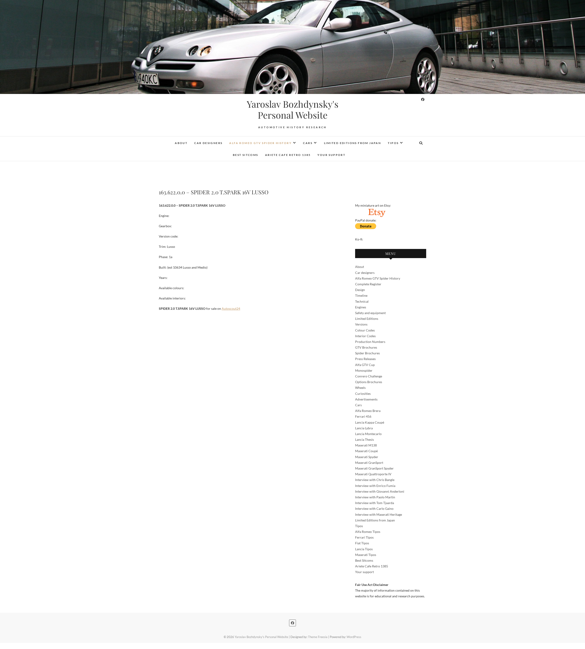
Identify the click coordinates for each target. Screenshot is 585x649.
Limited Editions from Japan (352, 143)
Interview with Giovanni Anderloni (379, 491)
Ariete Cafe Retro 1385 (288, 155)
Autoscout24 (231, 308)
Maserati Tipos (365, 555)
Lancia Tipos (364, 549)
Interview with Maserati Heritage (378, 514)
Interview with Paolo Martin (375, 497)
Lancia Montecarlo (368, 434)
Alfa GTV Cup (365, 365)
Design (360, 290)
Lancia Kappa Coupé (369, 422)
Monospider (363, 370)
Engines (360, 307)
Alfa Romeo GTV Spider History (260, 143)
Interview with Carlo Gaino (374, 508)
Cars (307, 143)
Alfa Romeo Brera (367, 411)
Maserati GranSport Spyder (374, 468)
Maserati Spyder (366, 457)
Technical (362, 301)
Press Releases (365, 359)
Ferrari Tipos (364, 537)
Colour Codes (365, 330)
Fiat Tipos (362, 543)
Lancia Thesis (364, 439)
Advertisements (366, 399)
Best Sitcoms (245, 155)
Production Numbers (370, 342)
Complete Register (368, 284)
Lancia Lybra (364, 428)
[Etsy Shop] (376, 211)
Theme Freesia (317, 637)
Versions (361, 324)
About (181, 143)
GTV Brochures (366, 347)
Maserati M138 (366, 445)
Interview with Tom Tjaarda (374, 503)
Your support (331, 155)
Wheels (360, 388)
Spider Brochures (367, 353)
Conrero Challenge (368, 376)
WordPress (354, 637)
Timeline (361, 295)
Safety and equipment (370, 313)
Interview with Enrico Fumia (375, 486)
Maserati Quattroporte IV (373, 474)
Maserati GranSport (369, 463)
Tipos (393, 143)
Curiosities (363, 393)
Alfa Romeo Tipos (367, 532)
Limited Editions (366, 318)
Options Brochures (368, 382)
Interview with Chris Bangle (374, 480)
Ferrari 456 (363, 416)
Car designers (208, 143)
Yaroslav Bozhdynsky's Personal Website (292, 109)
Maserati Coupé (366, 451)
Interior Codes (365, 336)
